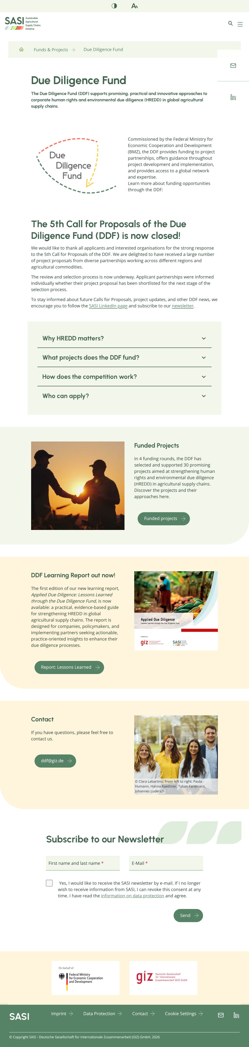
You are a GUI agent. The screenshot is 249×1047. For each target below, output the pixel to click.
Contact (140, 1014)
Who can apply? (65, 396)
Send (185, 915)
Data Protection (99, 1014)
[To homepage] (21, 51)
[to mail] (233, 65)
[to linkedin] (233, 97)
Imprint (58, 1014)
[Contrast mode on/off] (114, 7)
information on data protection (132, 896)
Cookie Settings (180, 1014)
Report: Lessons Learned (66, 667)
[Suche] (234, 23)
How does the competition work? (89, 377)
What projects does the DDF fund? (90, 357)
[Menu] (240, 24)
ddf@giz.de (52, 761)
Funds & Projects (51, 50)
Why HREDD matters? (73, 338)
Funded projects (160, 518)
